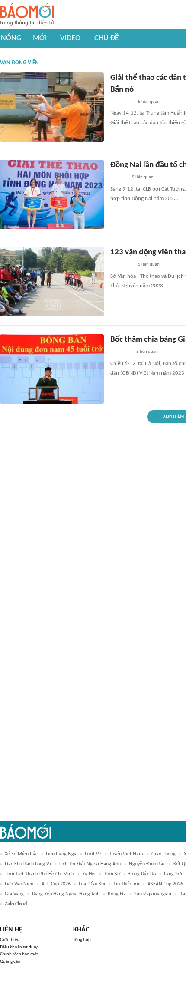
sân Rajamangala (152, 894)
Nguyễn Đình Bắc (147, 864)
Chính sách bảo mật (19, 954)
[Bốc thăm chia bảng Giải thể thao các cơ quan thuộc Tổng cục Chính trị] (52, 369)
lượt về (93, 854)
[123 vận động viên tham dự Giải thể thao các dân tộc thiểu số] (52, 281)
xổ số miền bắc (21, 854)
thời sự (112, 874)
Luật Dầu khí (92, 884)
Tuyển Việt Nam (126, 854)
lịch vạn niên (19, 884)
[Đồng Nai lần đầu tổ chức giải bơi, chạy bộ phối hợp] (52, 194)
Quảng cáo (10, 961)
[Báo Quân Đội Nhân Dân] (120, 352)
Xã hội (89, 874)
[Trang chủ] (27, 14)
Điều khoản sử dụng (19, 947)
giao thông (163, 854)
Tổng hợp (82, 940)
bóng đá (117, 894)
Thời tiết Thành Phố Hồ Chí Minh (39, 874)
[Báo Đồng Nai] (118, 178)
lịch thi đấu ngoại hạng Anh (90, 864)
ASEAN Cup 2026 (165, 884)
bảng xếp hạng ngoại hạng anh (65, 894)
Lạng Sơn (173, 874)
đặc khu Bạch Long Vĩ (28, 864)
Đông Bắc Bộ (142, 874)
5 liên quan (149, 101)
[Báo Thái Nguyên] (121, 102)
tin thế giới (126, 884)
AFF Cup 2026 (56, 884)
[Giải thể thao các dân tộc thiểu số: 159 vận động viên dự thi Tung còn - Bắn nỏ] (52, 107)
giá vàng (14, 894)
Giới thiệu (9, 940)
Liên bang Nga (61, 854)
